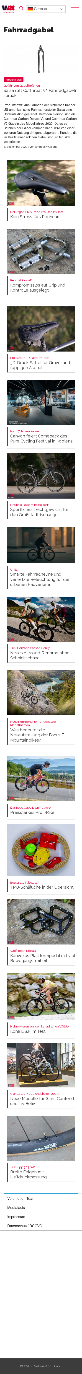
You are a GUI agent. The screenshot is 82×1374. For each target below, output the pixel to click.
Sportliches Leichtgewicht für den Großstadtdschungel (39, 510)
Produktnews (13, 79)
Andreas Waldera (46, 146)
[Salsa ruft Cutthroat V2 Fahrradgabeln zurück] (41, 60)
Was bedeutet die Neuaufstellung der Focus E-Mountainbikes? (38, 731)
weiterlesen (12, 141)
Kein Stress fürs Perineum (37, 214)
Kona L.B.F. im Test (41, 1029)
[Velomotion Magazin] (9, 9)
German (40, 9)
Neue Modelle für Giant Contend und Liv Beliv (42, 1099)
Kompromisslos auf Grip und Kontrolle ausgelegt (37, 285)
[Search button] (21, 8)
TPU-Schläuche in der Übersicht (42, 885)
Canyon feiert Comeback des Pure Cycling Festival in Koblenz (41, 436)
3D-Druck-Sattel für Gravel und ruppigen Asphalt (40, 363)
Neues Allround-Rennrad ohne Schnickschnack (39, 653)
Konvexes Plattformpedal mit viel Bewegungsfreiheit (42, 956)
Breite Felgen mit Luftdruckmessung (28, 1172)
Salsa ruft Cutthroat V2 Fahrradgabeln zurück (40, 91)
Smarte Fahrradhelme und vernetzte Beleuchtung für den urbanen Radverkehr (40, 577)
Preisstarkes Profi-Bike (32, 810)
